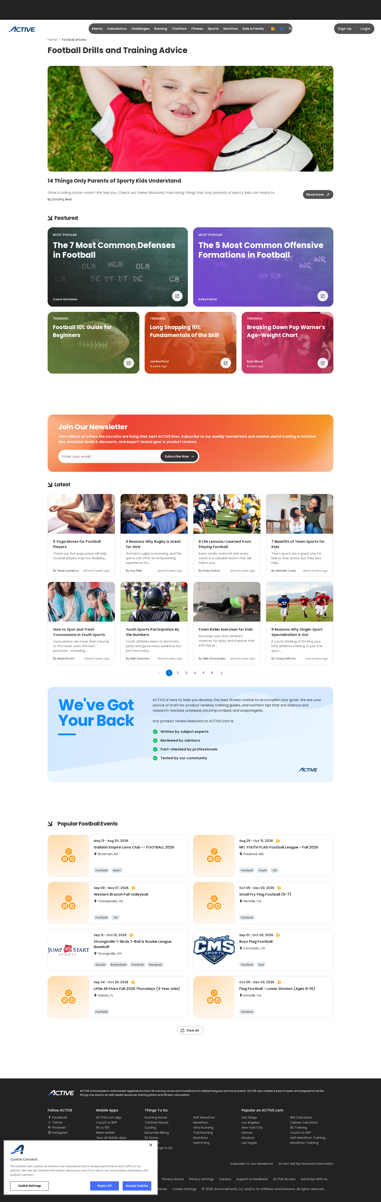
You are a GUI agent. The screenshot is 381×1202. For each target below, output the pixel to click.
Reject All (104, 1186)
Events (97, 28)
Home (52, 39)
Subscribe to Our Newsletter (251, 1163)
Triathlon (179, 28)
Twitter (57, 1122)
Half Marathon (204, 1117)
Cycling (150, 1127)
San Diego (249, 1117)
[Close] (151, 1145)
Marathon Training (304, 1143)
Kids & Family (253, 28)
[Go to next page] (221, 673)
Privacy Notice (173, 1179)
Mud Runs (200, 1137)
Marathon (200, 1122)
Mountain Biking (157, 1132)
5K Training (298, 1127)
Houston (248, 1137)
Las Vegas (249, 1143)
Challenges (140, 28)
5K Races (151, 1137)
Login (365, 28)
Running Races (156, 1117)
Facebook (59, 1117)
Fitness (197, 28)
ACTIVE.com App (108, 1117)
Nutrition (230, 28)
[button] (118, 267)
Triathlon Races (156, 1122)
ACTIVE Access (284, 1179)
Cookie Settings (29, 1186)
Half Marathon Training (307, 1137)
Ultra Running (203, 1127)
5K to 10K (102, 1127)
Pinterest (59, 1127)
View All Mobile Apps (111, 1137)
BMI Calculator (301, 1117)
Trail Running (203, 1132)
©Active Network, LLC (223, 1189)
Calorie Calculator (304, 1122)
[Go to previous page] (159, 673)
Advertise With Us (314, 1179)
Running (160, 28)
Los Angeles (251, 1122)
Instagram (60, 1132)
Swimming (201, 1143)
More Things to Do (159, 1148)
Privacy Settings (201, 1179)
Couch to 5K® (106, 1122)
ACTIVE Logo (57, 1091)
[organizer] (282, 29)
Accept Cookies (137, 1186)
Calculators (117, 28)
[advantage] (273, 29)
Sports (213, 28)
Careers (225, 1179)
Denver (247, 1132)
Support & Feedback (252, 1179)
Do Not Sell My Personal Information (306, 1163)
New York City (252, 1127)
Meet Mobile (105, 1132)
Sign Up (345, 28)
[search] (291, 29)
